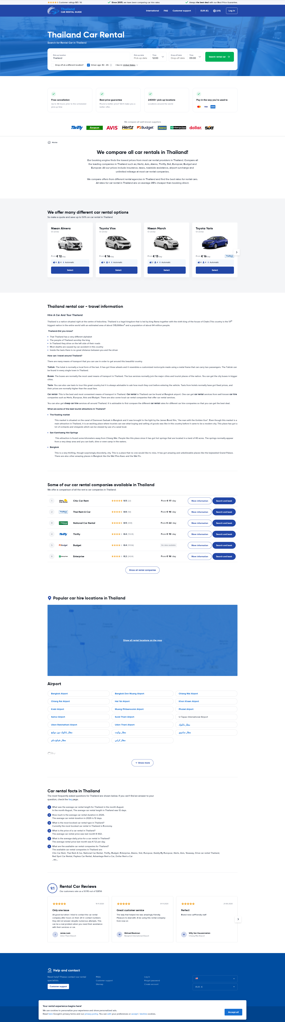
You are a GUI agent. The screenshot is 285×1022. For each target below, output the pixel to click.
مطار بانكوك (184, 724)
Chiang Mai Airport (188, 693)
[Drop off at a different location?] (52, 65)
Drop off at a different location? (69, 65)
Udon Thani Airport (124, 724)
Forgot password (152, 980)
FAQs (98, 977)
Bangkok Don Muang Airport (129, 693)
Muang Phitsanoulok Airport (129, 709)
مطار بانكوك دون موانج (61, 732)
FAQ (166, 10)
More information (199, 500)
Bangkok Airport (59, 693)
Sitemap (99, 984)
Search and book (224, 500)
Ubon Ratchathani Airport (64, 724)
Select (70, 270)
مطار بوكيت (120, 732)
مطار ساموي (185, 732)
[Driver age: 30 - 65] (88, 65)
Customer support (182, 10)
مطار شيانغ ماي (58, 740)
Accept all (233, 1012)
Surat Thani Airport (124, 716)
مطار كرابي (120, 740)
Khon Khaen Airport (189, 701)
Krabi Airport (57, 709)
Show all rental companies (142, 570)
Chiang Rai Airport (60, 701)
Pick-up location (59, 55)
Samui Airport (58, 716)
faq (70, 799)
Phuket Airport (186, 709)
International (152, 10)
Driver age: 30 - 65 (100, 65)
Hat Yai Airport (122, 701)
